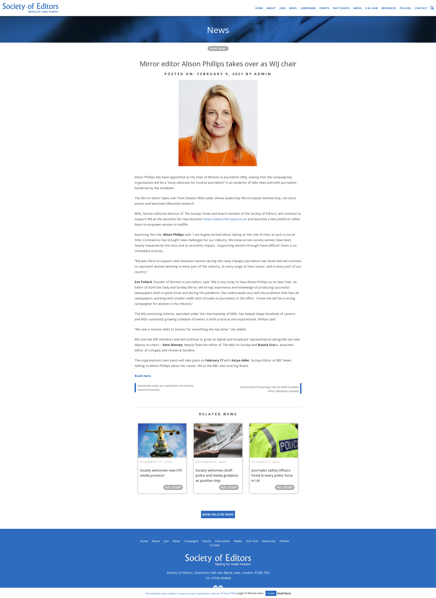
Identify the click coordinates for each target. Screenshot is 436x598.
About (271, 8)
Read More (284, 593)
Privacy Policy (229, 593)
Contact (421, 8)
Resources (389, 8)
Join (282, 8)
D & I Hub (371, 8)
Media (358, 8)
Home (259, 8)
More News (218, 48)
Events (324, 8)
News (293, 8)
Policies (405, 8)
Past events (341, 8)
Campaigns (308, 8)
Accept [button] (271, 593)
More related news (218, 514)
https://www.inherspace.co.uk (225, 219)
